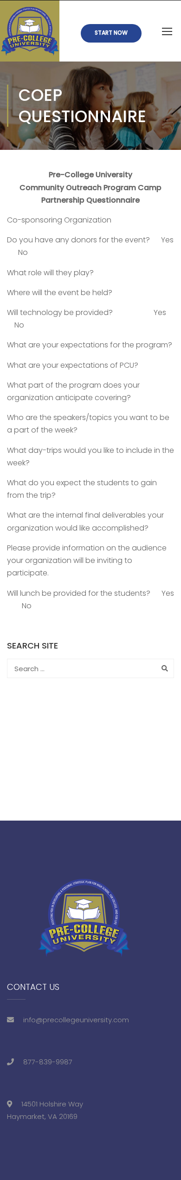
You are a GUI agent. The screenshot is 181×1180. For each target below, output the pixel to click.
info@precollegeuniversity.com (76, 1020)
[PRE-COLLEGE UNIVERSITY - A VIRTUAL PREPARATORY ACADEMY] (29, 31)
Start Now (111, 33)
